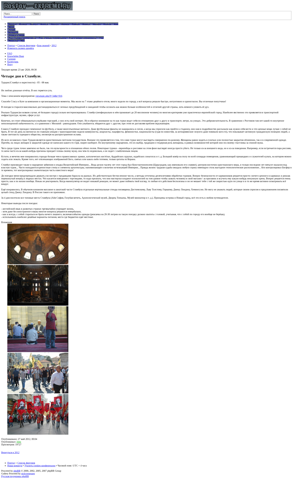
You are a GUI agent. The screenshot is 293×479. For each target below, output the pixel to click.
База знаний (43, 45)
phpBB (16, 471)
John (18, 441)
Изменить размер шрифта (20, 48)
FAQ (9, 53)
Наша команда (14, 465)
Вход (10, 64)
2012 (54, 45)
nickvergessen (28, 473)
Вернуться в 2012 (10, 452)
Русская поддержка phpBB (15, 476)
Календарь (12, 61)
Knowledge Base (15, 56)
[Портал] (37, 9)
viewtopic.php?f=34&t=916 (48, 96)
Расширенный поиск (14, 16)
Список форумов (26, 45)
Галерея (11, 59)
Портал (11, 45)
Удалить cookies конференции (39, 465)
